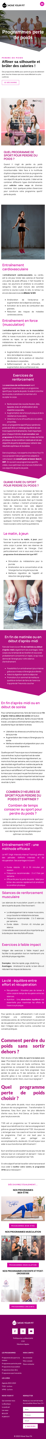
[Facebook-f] (15, 1331)
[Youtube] (31, 1331)
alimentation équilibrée (31, 999)
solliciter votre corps (19, 185)
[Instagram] (23, 1331)
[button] (42, 4)
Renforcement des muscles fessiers (21, 404)
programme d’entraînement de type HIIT (21, 554)
